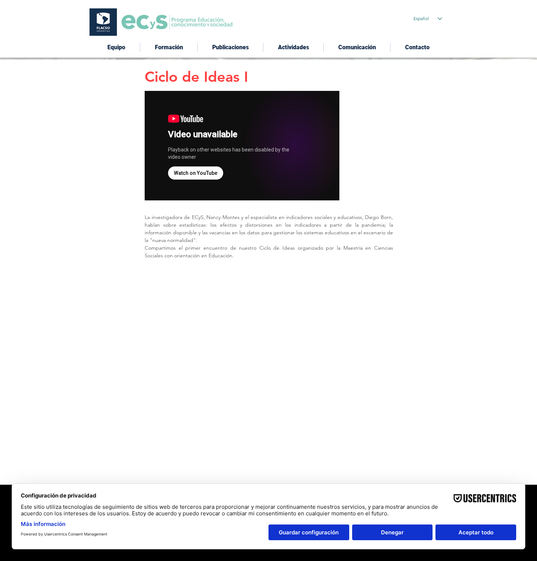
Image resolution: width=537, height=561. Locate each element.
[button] (230, 47)
